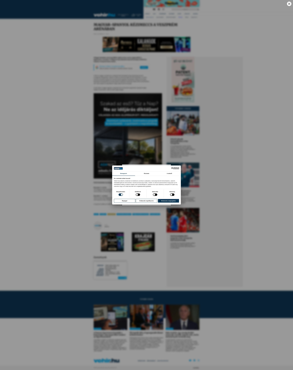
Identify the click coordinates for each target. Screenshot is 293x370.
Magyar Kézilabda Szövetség (140, 214)
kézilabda (103, 214)
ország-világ (111, 214)
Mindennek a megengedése (168, 200)
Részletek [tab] (146, 173)
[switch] (138, 194)
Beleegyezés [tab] (123, 173)
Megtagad (124, 200)
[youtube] (154, 9)
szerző (106, 224)
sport (96, 214)
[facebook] (159, 9)
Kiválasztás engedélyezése (146, 200)
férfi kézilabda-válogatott (124, 214)
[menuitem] (147, 14)
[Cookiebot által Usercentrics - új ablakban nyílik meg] (172, 168)
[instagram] (163, 9)
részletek (122, 277)
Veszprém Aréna (155, 214)
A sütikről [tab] (169, 173)
